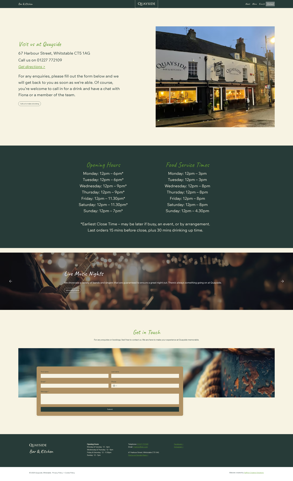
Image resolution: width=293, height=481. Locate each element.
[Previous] (10, 281)
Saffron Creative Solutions (254, 473)
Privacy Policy (57, 473)
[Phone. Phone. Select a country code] (115, 385)
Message (45, 391)
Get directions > (31, 66)
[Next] (282, 281)
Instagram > (178, 447)
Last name (115, 372)
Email (43, 382)
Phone (113, 382)
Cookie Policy (70, 473)
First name (45, 372)
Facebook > (178, 444)
